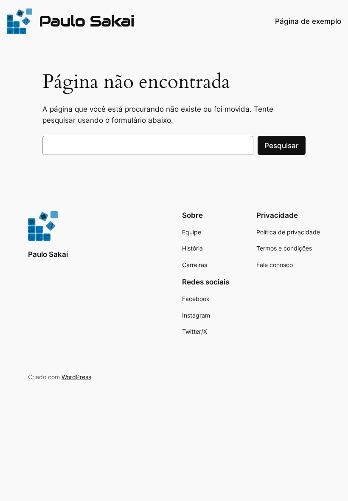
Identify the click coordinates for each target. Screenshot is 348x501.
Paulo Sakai (87, 21)
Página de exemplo (308, 21)
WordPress (76, 376)
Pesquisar (281, 145)
